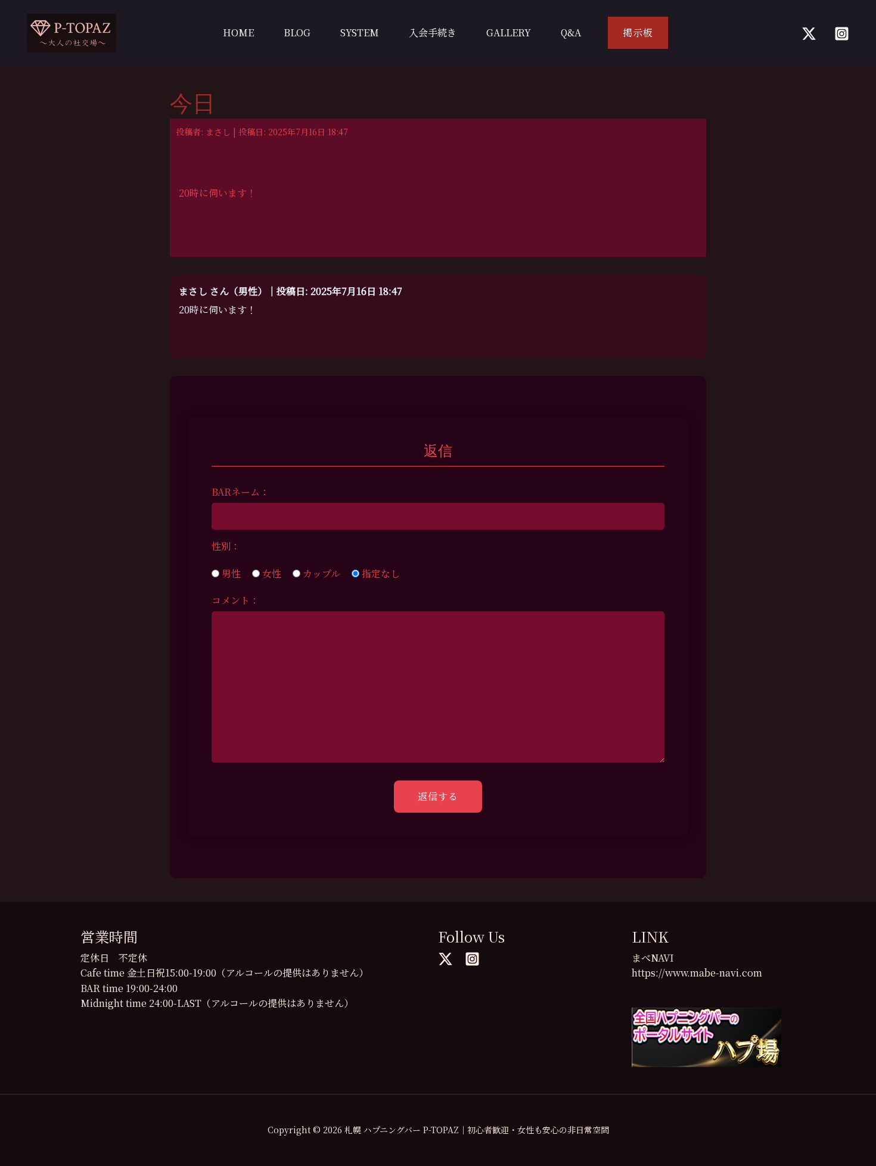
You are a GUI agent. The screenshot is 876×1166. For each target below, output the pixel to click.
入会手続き (432, 32)
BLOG (297, 32)
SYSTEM (359, 32)
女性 (270, 573)
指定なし (379, 573)
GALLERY (508, 32)
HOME (238, 32)
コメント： (235, 600)
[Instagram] (841, 33)
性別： (226, 546)
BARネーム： (240, 492)
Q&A (571, 32)
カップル (320, 573)
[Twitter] (809, 33)
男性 (230, 573)
